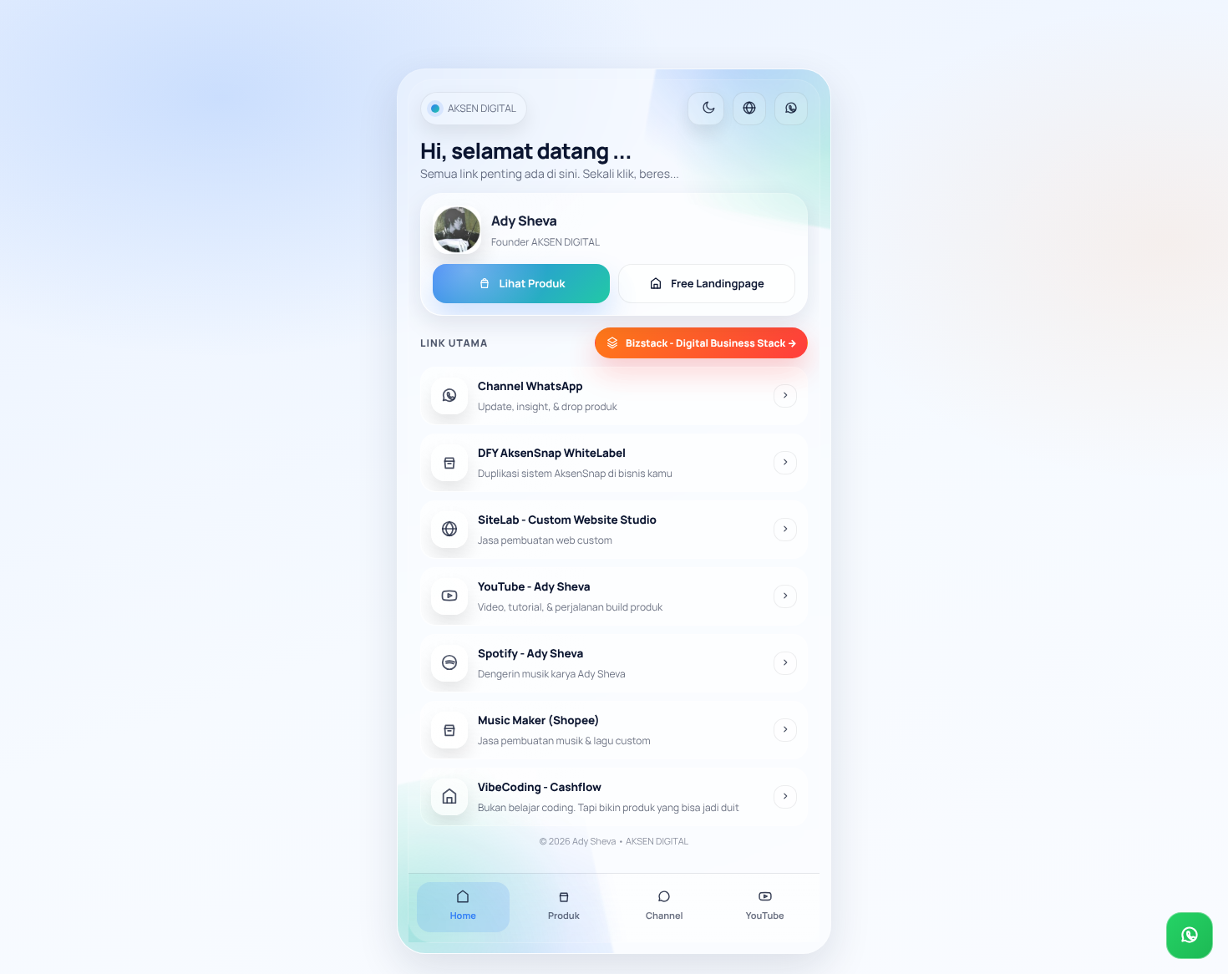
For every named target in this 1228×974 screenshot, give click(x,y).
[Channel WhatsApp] (791, 108)
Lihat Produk (533, 283)
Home (463, 916)
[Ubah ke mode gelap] (706, 108)
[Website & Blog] (749, 108)
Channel (664, 916)
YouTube (765, 916)
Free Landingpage (717, 283)
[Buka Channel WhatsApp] (1189, 935)
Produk (564, 916)
